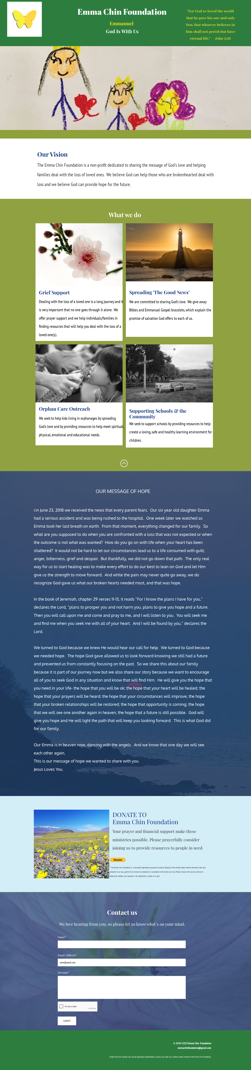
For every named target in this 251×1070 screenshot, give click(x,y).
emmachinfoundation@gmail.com (194, 1048)
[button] (118, 860)
